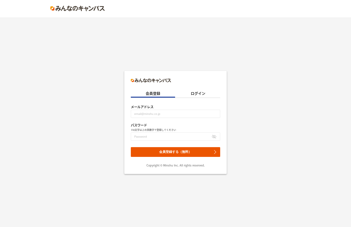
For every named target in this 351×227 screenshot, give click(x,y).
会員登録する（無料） (175, 151)
